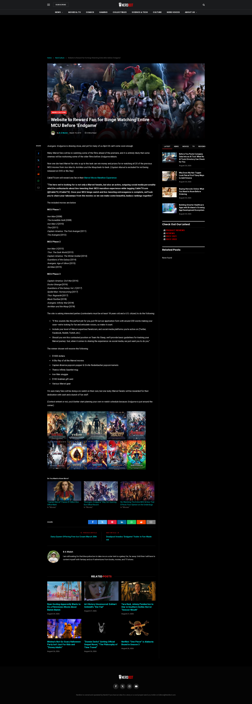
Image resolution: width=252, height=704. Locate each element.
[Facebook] (38, 153)
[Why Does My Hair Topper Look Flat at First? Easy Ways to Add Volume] (169, 176)
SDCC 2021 (171, 236)
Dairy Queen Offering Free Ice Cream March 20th (74, 536)
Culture (157, 12)
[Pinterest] (38, 167)
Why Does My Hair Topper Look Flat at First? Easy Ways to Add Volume (191, 175)
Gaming (103, 12)
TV (193, 146)
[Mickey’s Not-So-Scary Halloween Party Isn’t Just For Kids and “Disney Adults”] (64, 628)
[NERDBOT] (126, 5)
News (58, 12)
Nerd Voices (173, 12)
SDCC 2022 (171, 239)
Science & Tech (140, 12)
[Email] (38, 188)
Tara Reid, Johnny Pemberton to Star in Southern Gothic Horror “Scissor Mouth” (137, 607)
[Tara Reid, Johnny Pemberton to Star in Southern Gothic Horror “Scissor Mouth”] (138, 591)
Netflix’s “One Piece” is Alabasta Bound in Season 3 (137, 643)
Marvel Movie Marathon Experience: (100, 178)
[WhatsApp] (38, 181)
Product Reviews (175, 230)
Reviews (202, 146)
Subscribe (61, 5)
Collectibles (120, 12)
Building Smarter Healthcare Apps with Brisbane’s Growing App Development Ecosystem (192, 207)
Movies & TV (74, 12)
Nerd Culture (59, 112)
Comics (90, 12)
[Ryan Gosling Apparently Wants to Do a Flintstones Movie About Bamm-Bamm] (64, 591)
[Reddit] (38, 174)
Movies (185, 146)
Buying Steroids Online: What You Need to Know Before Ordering (191, 191)
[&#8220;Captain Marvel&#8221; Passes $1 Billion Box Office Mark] (64, 491)
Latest (167, 146)
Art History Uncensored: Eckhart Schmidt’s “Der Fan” (100, 605)
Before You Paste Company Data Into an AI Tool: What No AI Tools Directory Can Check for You (192, 158)
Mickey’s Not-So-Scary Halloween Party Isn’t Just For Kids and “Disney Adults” (64, 644)
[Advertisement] (126, 36)
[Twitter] (38, 160)
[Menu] (48, 5)
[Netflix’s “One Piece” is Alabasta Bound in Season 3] (138, 628)
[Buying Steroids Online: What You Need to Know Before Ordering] (169, 192)
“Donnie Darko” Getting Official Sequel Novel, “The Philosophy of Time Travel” (100, 644)
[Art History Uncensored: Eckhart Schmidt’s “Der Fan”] (101, 591)
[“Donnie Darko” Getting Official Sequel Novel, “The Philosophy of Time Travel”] (101, 628)
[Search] (203, 5)
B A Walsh (63, 133)
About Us (190, 12)
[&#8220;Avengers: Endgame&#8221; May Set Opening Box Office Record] (101, 491)
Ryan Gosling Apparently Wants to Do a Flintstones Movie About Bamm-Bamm (64, 607)
